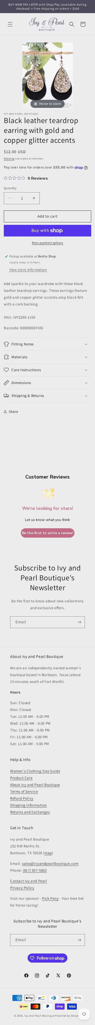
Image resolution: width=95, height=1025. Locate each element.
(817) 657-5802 (35, 870)
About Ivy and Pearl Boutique (35, 784)
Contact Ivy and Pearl (28, 880)
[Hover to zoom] (47, 75)
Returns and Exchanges (30, 811)
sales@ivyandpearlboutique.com (50, 863)
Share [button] (13, 411)
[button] (10, 24)
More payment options (47, 243)
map (48, 852)
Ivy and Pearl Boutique (39, 1015)
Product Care (21, 777)
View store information (28, 269)
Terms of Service (24, 791)
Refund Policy (21, 798)
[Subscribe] (79, 622)
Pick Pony (50, 898)
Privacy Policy (22, 887)
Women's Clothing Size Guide (35, 771)
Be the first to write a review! (47, 533)
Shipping (9, 158)
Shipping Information (28, 805)
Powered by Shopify (68, 1015)
